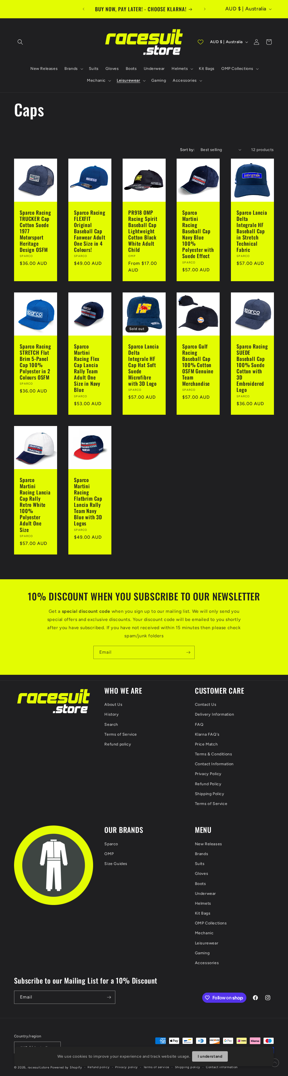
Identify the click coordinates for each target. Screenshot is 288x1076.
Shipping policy (188, 1067)
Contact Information (214, 764)
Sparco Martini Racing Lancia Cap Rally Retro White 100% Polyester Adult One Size (35, 504)
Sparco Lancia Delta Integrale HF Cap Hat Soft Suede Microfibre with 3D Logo (143, 365)
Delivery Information (214, 714)
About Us (113, 704)
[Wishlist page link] (200, 42)
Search (111, 724)
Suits (200, 863)
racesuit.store (39, 1067)
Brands (201, 853)
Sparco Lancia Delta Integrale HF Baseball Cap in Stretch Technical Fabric (252, 231)
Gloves (201, 873)
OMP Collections (211, 923)
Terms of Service (120, 734)
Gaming (202, 953)
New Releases (208, 844)
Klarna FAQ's (207, 734)
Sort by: (187, 149)
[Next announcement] (205, 9)
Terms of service (156, 1067)
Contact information (222, 1067)
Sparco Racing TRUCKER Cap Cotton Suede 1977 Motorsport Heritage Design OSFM (35, 231)
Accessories (207, 962)
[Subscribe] (188, 652)
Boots (200, 883)
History (111, 714)
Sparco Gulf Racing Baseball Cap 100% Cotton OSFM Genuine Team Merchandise (197, 365)
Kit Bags (203, 913)
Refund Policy (208, 784)
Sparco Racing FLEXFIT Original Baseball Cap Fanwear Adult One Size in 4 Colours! (89, 231)
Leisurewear (207, 943)
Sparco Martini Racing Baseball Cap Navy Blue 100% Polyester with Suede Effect (198, 234)
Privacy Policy (208, 773)
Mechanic (204, 933)
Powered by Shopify (66, 1067)
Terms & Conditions (213, 754)
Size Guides (115, 863)
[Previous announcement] (83, 9)
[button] (20, 42)
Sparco (111, 844)
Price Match (206, 744)
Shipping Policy (209, 793)
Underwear (205, 893)
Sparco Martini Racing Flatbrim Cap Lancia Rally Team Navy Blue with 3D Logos (88, 501)
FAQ (199, 724)
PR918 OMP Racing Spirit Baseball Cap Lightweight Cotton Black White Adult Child (143, 231)
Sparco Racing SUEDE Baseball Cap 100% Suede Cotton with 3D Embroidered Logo (252, 368)
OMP (109, 853)
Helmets (203, 903)
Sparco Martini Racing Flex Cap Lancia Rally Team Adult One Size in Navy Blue (87, 368)
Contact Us (206, 704)
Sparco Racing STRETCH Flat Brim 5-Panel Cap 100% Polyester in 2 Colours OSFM (35, 362)
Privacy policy (126, 1067)
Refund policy (117, 744)
